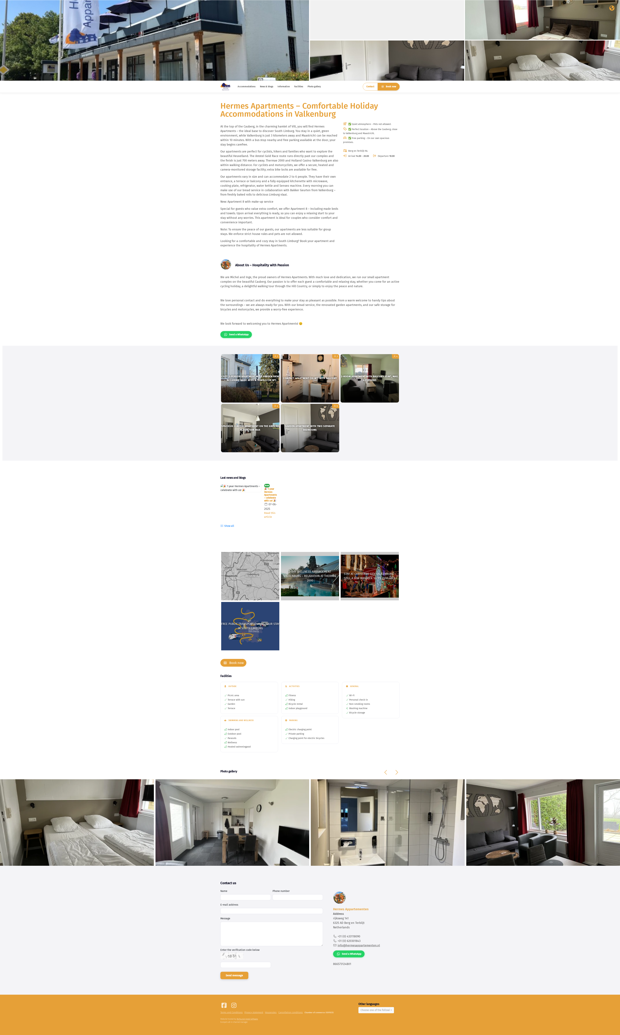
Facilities (298, 86)
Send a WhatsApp (239, 334)
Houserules (271, 1012)
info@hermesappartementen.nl (359, 945)
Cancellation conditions (290, 1012)
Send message (234, 975)
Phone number (281, 891)
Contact (370, 86)
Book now (390, 86)
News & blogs (266, 86)
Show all (229, 525)
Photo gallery (314, 86)
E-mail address (229, 904)
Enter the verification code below (239, 950)
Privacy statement (253, 1012)
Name (223, 891)
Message (225, 918)
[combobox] (376, 1010)
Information (284, 86)
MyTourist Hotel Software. (247, 1019)
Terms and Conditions (231, 1012)
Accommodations (246, 86)
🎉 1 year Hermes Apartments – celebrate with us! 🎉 (270, 494)
